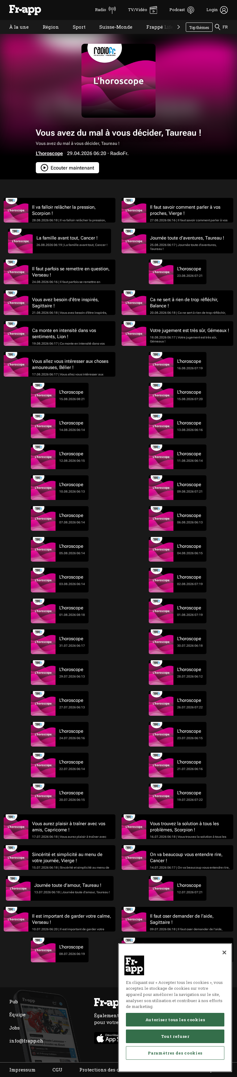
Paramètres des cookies (175, 1053)
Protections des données (107, 1070)
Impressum (22, 1070)
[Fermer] (224, 952)
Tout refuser (175, 1036)
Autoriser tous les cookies (175, 1019)
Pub (13, 1001)
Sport (74, 34)
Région (46, 34)
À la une (14, 34)
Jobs (14, 1028)
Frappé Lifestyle (161, 34)
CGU (57, 1070)
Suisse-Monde (111, 34)
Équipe (17, 1014)
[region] (175, 1007)
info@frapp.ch (26, 1041)
